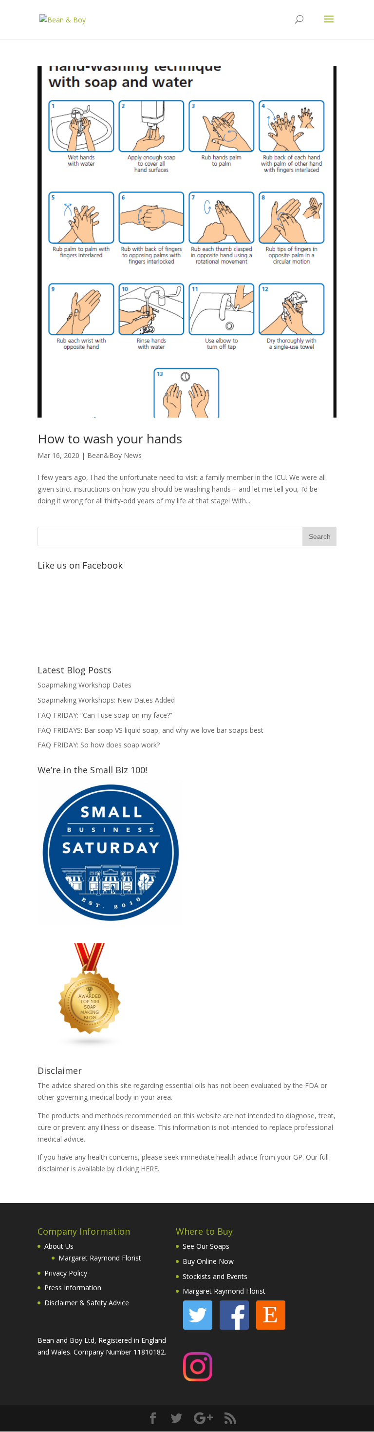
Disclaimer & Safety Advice (86, 1302)
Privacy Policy (65, 1273)
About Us (59, 1246)
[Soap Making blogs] (90, 1045)
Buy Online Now (208, 1261)
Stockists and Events (215, 1276)
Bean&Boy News (114, 455)
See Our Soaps (206, 1246)
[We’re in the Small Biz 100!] (110, 922)
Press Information (72, 1287)
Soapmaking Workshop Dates (84, 684)
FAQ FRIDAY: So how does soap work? (98, 744)
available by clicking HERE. (118, 1168)
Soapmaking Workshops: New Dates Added (106, 700)
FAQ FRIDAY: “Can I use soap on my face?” (104, 715)
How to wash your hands (109, 438)
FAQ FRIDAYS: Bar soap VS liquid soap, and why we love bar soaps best (150, 730)
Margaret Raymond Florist (99, 1257)
